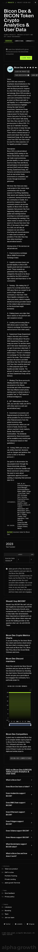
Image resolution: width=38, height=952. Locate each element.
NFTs (27, 510)
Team (6, 914)
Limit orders (21, 501)
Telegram (31, 924)
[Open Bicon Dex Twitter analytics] (11, 560)
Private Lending (10, 879)
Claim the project (21, 71)
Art (24, 483)
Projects (11, 2)
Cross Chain (22, 493)
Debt (27, 493)
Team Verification (21, 75)
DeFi (18, 483)
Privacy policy (9, 896)
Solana (25, 526)
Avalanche (20, 522)
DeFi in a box (9, 872)
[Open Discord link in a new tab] (30, 68)
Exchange (24, 495)
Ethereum (25, 524)
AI (21, 483)
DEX (18, 495)
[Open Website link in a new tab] (25, 68)
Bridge (29, 491)
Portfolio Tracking (11, 876)
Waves (19, 528)
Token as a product (11, 869)
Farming (24, 497)
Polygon (19, 526)
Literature (8, 907)
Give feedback (10, 893)
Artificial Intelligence (23, 485)
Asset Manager (22, 487)
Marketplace (21, 509)
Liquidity (20, 503)
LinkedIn (19, 924)
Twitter (8, 924)
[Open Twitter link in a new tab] (27, 68)
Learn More (26, 58)
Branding (8, 910)
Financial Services (23, 499)
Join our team (9, 917)
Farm (19, 497)
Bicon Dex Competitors (21, 758)
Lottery (25, 505)
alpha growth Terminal (12, 883)
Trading (19, 516)
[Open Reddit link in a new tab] (33, 68)
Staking (24, 514)
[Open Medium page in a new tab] (36, 68)
